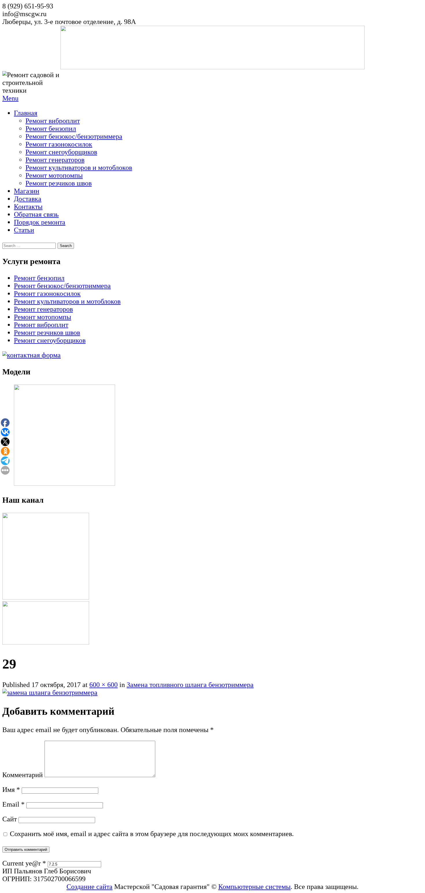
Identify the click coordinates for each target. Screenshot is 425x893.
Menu (10, 98)
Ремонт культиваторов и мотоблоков (78, 167)
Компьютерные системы (254, 886)
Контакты (28, 206)
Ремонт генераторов (54, 160)
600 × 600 (103, 684)
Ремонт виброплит (52, 121)
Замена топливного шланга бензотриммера (190, 684)
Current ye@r (24, 863)
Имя (11, 789)
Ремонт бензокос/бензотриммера (73, 136)
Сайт (9, 819)
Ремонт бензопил (50, 128)
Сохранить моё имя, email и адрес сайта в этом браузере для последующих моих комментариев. (152, 834)
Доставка (27, 199)
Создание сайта (89, 886)
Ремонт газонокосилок (58, 144)
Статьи (24, 230)
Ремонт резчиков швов (58, 183)
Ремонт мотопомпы (54, 175)
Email (13, 804)
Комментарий (22, 775)
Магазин (26, 191)
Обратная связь (36, 214)
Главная (25, 113)
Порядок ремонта (39, 222)
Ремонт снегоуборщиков (61, 152)
